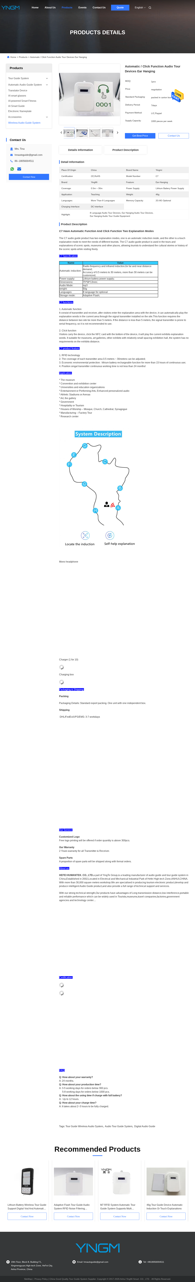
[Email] (19, 169)
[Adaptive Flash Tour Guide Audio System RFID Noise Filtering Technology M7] (73, 1181)
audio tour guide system (118, 1126)
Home (35, 7)
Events (82, 7)
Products (67, 7)
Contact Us (99, 7)
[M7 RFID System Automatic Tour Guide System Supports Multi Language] (119, 1181)
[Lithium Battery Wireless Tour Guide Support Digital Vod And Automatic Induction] (27, 1181)
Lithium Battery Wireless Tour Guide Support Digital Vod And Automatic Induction (27, 1207)
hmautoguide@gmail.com (28, 155)
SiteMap (28, 1279)
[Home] (10, 7)
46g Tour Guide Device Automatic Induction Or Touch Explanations (165, 1207)
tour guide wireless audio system (84, 1126)
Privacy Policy (41, 1279)
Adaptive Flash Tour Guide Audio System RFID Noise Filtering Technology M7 (72, 1207)
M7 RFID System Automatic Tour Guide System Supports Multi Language (117, 1207)
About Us (50, 7)
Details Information (80, 149)
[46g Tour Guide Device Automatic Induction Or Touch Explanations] (166, 1181)
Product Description (125, 149)
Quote (120, 7)
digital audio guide (144, 1126)
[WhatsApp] (12, 169)
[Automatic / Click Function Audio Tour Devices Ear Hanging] (89, 94)
